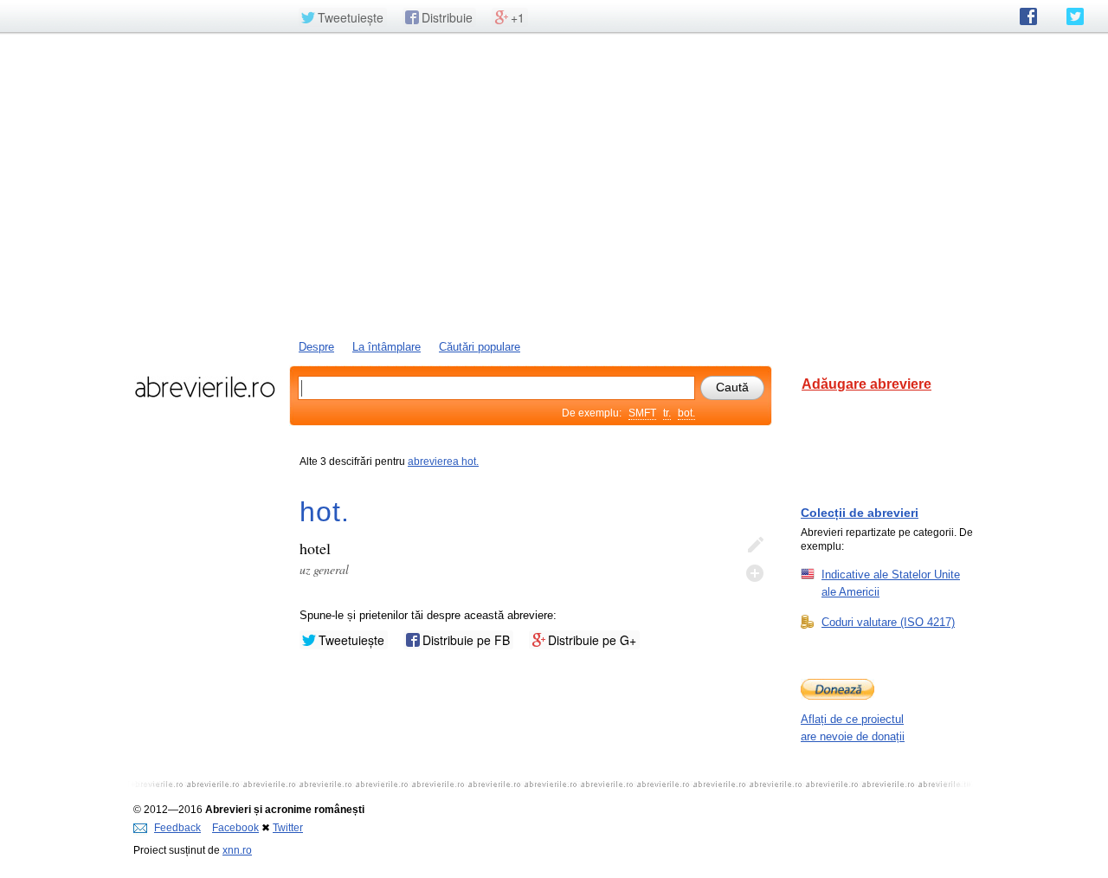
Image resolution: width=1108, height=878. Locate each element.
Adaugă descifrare (754, 573)
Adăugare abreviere (866, 384)
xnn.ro (237, 850)
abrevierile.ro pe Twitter (1075, 16)
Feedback (177, 828)
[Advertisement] (554, 184)
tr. (667, 413)
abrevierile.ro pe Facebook (1028, 16)
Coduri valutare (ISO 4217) (888, 622)
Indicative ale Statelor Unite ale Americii (890, 583)
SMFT (642, 413)
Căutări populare (479, 346)
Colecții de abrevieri (859, 513)
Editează (754, 545)
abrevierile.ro (204, 387)
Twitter (288, 828)
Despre (316, 346)
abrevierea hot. (443, 461)
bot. (686, 413)
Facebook (235, 828)
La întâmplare (386, 346)
